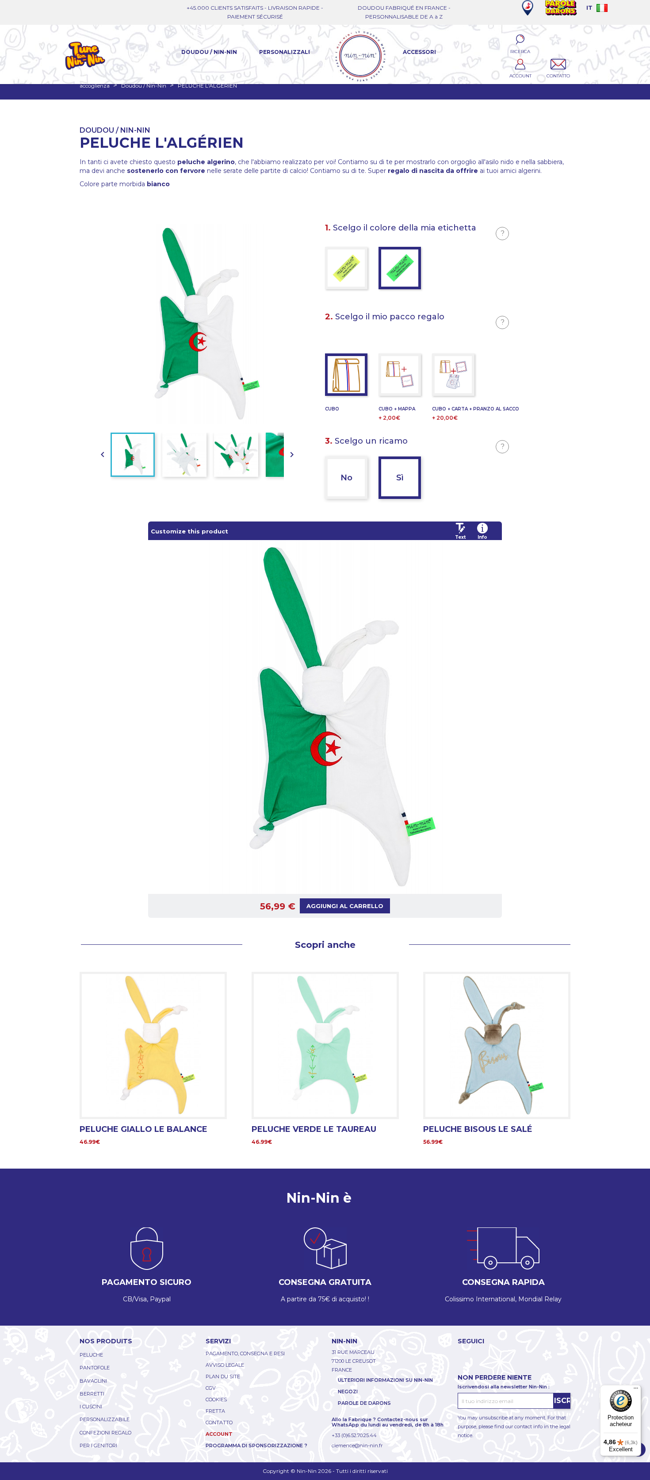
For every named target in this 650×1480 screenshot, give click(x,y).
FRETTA (215, 1411)
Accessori (419, 52)
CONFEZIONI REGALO (105, 1433)
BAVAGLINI (93, 1381)
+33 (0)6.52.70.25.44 (354, 1435)
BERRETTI (92, 1394)
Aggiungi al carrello (344, 905)
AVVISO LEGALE (225, 1365)
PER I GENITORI (98, 1445)
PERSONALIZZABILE (105, 1419)
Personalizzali (284, 52)
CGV (211, 1388)
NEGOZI (348, 1391)
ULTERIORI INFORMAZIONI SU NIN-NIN (385, 1380)
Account (219, 1434)
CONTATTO (219, 1422)
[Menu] (636, 1390)
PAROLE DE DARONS (364, 1403)
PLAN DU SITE (223, 1376)
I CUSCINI (91, 1406)
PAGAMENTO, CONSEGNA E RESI (245, 1353)
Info (482, 537)
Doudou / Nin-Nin (209, 52)
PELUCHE (91, 1355)
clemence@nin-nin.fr (357, 1445)
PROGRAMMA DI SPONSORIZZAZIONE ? (256, 1445)
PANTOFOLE (95, 1368)
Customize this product (189, 531)
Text (460, 537)
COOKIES (216, 1399)
